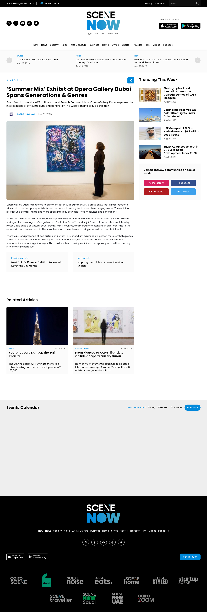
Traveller (137, 45)
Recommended (136, 407)
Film (147, 45)
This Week (176, 407)
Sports (125, 45)
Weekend (163, 407)
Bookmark (160, 3)
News (44, 45)
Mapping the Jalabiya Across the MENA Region (101, 264)
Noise (65, 45)
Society (54, 45)
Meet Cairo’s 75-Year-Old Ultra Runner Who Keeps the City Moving (37, 264)
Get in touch (190, 556)
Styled (115, 45)
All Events (191, 407)
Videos (156, 45)
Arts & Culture (79, 45)
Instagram (158, 183)
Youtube (158, 191)
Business (94, 45)
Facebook (184, 183)
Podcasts (168, 45)
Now (35, 45)
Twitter (185, 191)
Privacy (148, 3)
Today (151, 407)
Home (105, 45)
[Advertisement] (65, 284)
